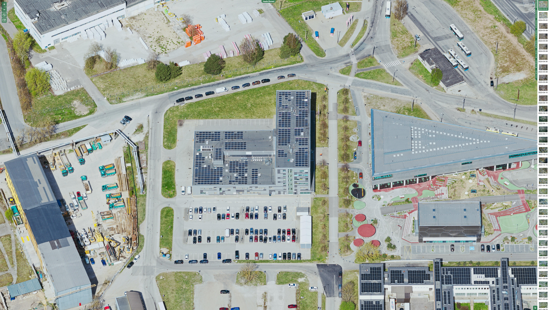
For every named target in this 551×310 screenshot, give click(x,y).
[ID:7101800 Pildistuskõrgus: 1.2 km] (543, 78)
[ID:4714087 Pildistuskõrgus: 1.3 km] (543, 284)
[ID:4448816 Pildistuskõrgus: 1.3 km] (543, 181)
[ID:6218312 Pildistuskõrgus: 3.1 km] (543, 129)
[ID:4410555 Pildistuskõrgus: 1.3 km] (543, 305)
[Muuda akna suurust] (4, 20)
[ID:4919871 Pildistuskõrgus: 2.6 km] (543, 233)
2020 (536, 44)
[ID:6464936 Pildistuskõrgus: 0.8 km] (543, 160)
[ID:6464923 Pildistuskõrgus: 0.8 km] (543, 109)
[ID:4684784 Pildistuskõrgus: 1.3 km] (543, 264)
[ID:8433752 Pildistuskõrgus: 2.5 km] (543, 47)
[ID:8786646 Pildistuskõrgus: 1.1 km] (543, 4)
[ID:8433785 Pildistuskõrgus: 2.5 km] (543, 36)
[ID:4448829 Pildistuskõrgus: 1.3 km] (543, 212)
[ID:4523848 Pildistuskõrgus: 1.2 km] (543, 202)
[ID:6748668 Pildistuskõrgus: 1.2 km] (543, 88)
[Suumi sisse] (4, 4)
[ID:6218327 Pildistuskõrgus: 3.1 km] (543, 140)
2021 (536, 34)
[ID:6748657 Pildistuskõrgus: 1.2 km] (543, 98)
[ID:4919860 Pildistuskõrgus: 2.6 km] (543, 253)
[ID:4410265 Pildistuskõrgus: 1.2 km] (543, 191)
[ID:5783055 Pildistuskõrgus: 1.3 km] (543, 171)
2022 (536, 24)
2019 (536, 54)
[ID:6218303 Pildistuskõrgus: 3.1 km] (543, 119)
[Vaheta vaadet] (4, 14)
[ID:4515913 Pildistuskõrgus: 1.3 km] (543, 295)
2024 (536, 4)
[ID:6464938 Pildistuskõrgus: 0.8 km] (543, 150)
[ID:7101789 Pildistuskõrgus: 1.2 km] (543, 67)
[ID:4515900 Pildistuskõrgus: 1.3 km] (543, 274)
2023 (536, 14)
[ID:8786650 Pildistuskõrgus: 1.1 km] (543, 15)
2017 (536, 74)
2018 (536, 64)
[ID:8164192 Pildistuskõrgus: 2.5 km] (543, 57)
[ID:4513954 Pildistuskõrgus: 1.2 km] (543, 222)
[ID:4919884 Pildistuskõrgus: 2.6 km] (543, 243)
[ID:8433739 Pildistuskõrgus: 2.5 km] (543, 26)
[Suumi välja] (4, 9)
